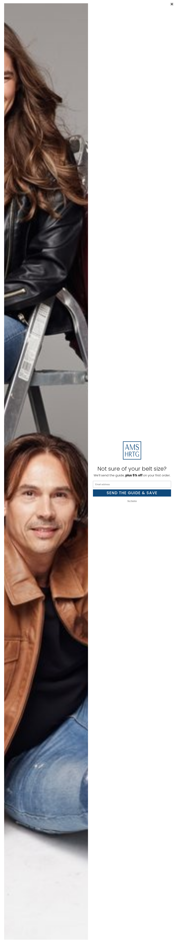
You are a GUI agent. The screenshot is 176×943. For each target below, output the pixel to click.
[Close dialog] (172, 4)
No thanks (132, 501)
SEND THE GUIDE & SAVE (132, 493)
